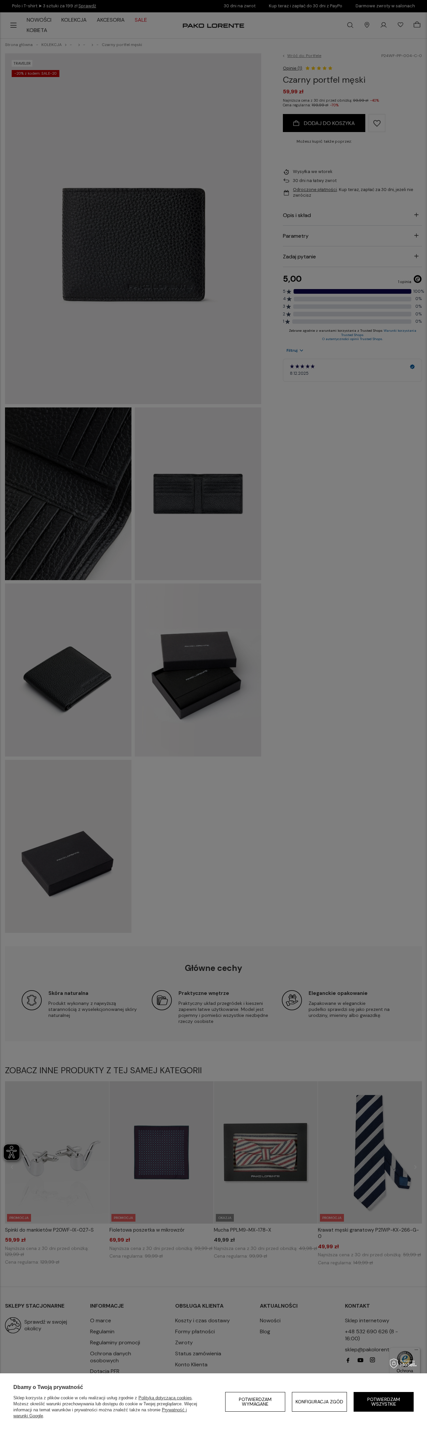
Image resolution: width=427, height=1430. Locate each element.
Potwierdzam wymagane (255, 1401)
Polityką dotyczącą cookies (165, 1397)
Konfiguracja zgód (319, 1402)
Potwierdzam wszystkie (383, 1401)
